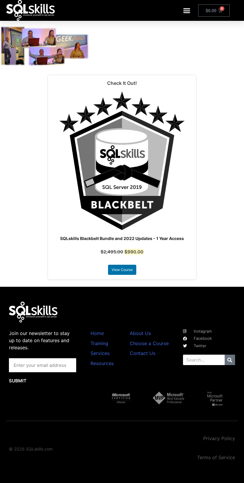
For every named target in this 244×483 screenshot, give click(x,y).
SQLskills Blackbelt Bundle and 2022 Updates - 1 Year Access (122, 238)
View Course (122, 269)
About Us (140, 333)
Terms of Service (216, 457)
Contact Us (142, 353)
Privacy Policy (219, 438)
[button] (187, 10)
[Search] (230, 360)
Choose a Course (149, 343)
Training (99, 343)
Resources (102, 363)
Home (97, 333)
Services (100, 353)
